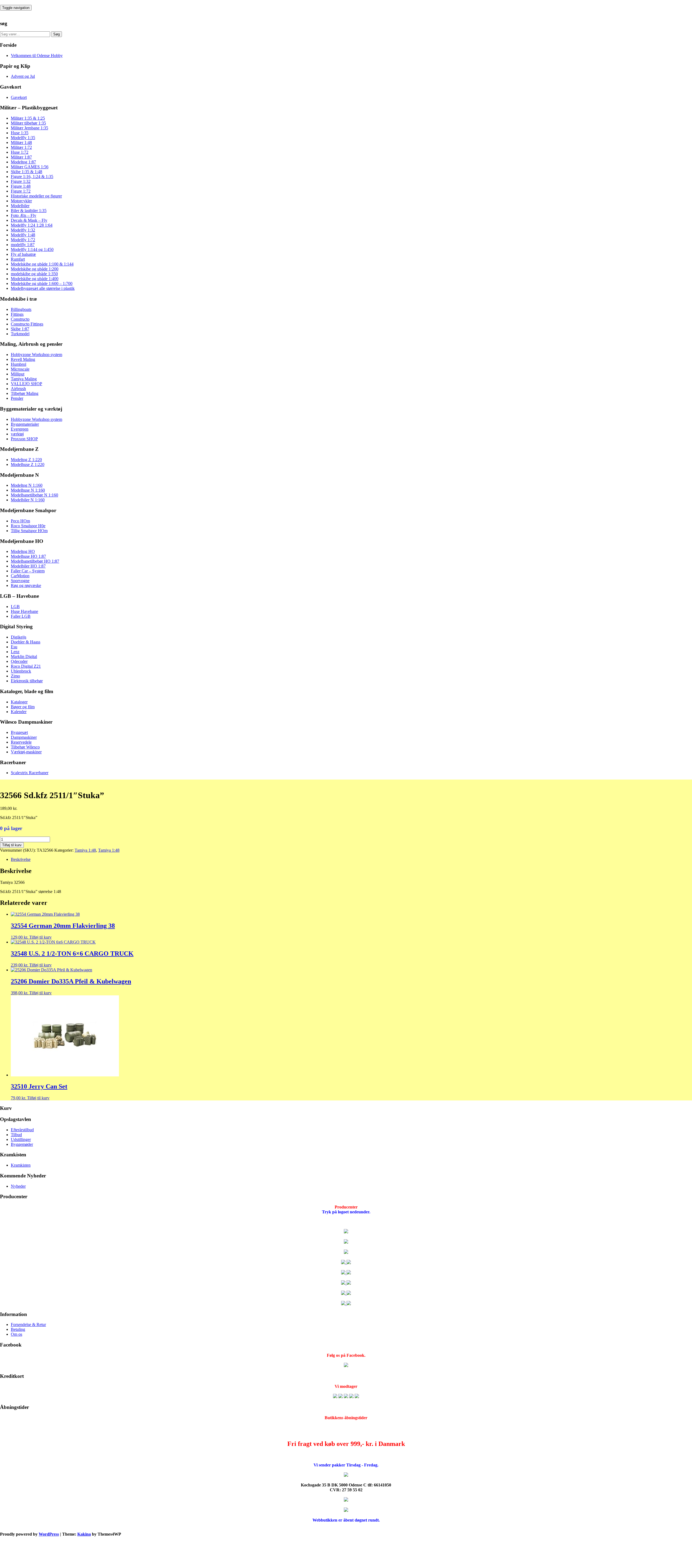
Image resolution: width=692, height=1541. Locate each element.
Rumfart (18, 259)
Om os (16, 1334)
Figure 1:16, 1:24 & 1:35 (32, 176)
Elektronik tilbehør (27, 681)
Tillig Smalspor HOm (29, 530)
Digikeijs (18, 637)
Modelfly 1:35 (23, 137)
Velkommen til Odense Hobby (37, 55)
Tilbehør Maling (24, 393)
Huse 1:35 (19, 132)
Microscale (20, 369)
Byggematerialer (25, 424)
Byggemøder (22, 1144)
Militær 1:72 (21, 147)
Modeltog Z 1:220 (26, 459)
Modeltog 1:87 (23, 162)
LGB (15, 606)
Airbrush (18, 388)
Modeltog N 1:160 (26, 485)
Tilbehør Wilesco (25, 747)
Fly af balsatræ (23, 254)
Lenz (15, 651)
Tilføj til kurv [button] (40, 937)
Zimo (15, 676)
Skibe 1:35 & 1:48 (26, 171)
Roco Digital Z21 (26, 666)
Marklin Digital (24, 656)
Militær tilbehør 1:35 (28, 123)
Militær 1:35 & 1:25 (28, 118)
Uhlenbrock (21, 671)
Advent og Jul (23, 76)
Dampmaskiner (24, 737)
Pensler (17, 398)
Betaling (18, 1329)
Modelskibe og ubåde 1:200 (34, 269)
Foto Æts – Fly (23, 215)
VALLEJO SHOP (26, 383)
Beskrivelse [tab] (21, 859)
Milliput (17, 374)
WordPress (49, 1534)
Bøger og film (23, 706)
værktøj (17, 434)
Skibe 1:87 (20, 329)
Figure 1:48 (21, 186)
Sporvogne (20, 580)
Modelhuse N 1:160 (28, 490)
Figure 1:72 (21, 191)
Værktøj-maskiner (26, 752)
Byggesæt (19, 732)
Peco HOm (20, 521)
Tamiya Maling (24, 379)
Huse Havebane (24, 611)
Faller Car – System (28, 571)
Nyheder (18, 1186)
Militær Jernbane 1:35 (29, 128)
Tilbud (16, 1134)
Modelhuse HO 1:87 (28, 556)
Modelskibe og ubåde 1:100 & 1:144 (42, 264)
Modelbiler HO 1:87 (28, 566)
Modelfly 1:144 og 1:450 (32, 249)
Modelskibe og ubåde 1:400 (34, 278)
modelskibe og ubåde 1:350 (34, 273)
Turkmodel (20, 333)
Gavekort (19, 97)
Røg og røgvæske (26, 585)
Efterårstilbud (22, 1129)
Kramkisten (21, 1165)
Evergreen (19, 429)
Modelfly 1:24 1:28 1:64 (31, 225)
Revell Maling (23, 359)
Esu (14, 646)
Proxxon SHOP (24, 439)
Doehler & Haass (25, 642)
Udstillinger (21, 1139)
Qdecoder (19, 661)
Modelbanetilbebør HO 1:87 (35, 561)
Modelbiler (20, 205)
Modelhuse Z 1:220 (27, 464)
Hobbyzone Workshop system (36, 354)
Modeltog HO (23, 551)
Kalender (18, 711)
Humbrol (18, 364)
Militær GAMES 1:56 (29, 166)
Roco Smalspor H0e (28, 525)
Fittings (17, 314)
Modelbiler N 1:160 (28, 500)
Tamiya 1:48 (85, 850)
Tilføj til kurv (12, 845)
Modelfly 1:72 (23, 239)
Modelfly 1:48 (23, 235)
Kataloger (19, 702)
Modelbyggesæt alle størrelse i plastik (43, 288)
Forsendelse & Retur (28, 1324)
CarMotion (20, 575)
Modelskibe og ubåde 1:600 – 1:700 (41, 283)
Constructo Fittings (27, 324)
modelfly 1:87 (23, 244)
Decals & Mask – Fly (29, 220)
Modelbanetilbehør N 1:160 (34, 495)
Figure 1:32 (21, 181)
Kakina (84, 1534)
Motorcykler (21, 201)
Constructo (20, 319)
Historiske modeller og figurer (36, 196)
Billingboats (21, 309)
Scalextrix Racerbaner (29, 772)
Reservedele (21, 742)
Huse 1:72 (19, 152)
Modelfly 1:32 (23, 230)
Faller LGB (21, 616)
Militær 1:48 (21, 142)
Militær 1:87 (21, 157)
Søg (56, 34)
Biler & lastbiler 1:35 (28, 210)
